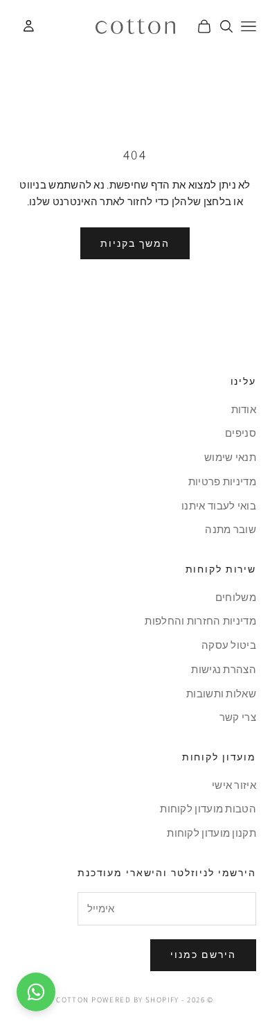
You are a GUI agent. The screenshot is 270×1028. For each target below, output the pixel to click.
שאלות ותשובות (221, 693)
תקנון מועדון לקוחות (211, 832)
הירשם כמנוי (203, 954)
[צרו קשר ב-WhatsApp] (36, 992)
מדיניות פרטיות (222, 481)
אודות (244, 409)
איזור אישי (234, 785)
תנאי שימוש (230, 457)
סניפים (240, 432)
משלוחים (235, 597)
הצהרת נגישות (223, 669)
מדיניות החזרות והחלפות (200, 620)
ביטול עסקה (228, 645)
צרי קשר (237, 717)
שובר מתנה (230, 529)
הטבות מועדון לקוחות (208, 808)
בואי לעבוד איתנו (218, 505)
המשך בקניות (135, 243)
